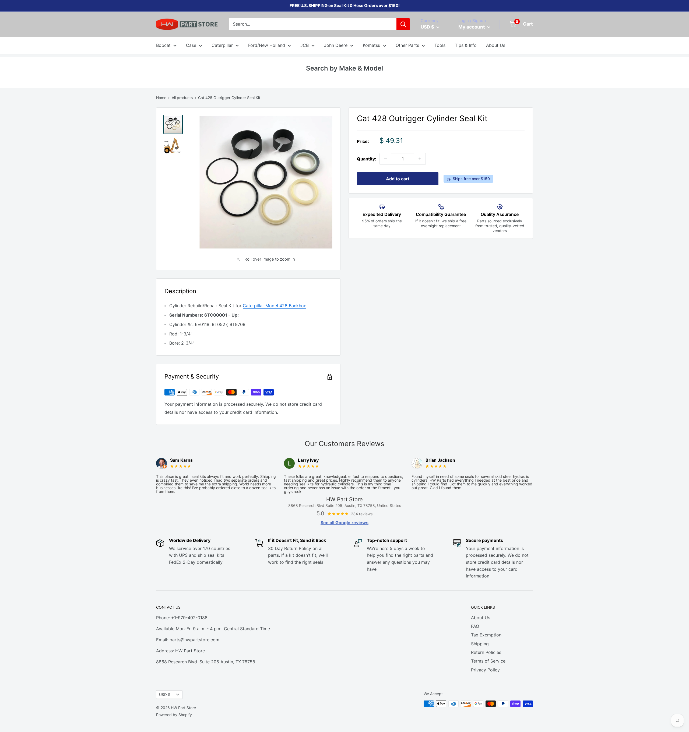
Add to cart (397, 178)
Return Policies (486, 652)
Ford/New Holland (266, 45)
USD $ (164, 694)
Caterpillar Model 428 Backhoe (274, 305)
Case (191, 45)
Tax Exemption (486, 635)
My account (472, 27)
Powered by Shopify (174, 714)
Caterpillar (222, 45)
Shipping (480, 643)
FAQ (475, 626)
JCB (304, 45)
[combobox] (312, 24)
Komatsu (371, 45)
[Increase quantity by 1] (420, 158)
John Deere (335, 45)
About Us (495, 45)
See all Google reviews (344, 522)
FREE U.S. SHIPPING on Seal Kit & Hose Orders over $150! (345, 5)
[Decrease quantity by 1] (385, 158)
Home (161, 97)
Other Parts (407, 45)
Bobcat (163, 45)
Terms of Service (488, 661)
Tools (439, 45)
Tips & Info (466, 45)
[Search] (403, 24)
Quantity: (366, 158)
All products (182, 97)
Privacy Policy (485, 670)
